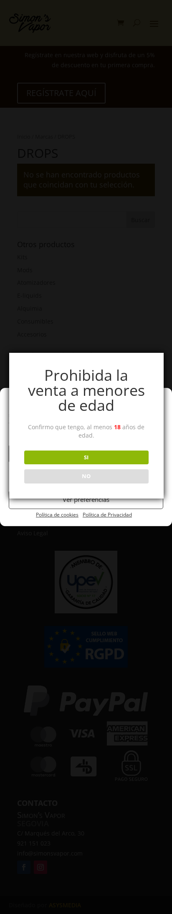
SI (86, 457)
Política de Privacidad (107, 514)
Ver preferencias (86, 499)
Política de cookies (57, 514)
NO (86, 476)
